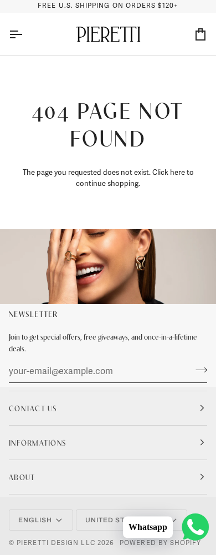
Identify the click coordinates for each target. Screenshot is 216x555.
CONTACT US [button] (33, 408)
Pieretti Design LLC (56, 543)
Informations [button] (37, 442)
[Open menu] (25, 34)
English (35, 520)
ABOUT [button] (22, 477)
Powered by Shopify (160, 543)
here (177, 172)
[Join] (198, 370)
